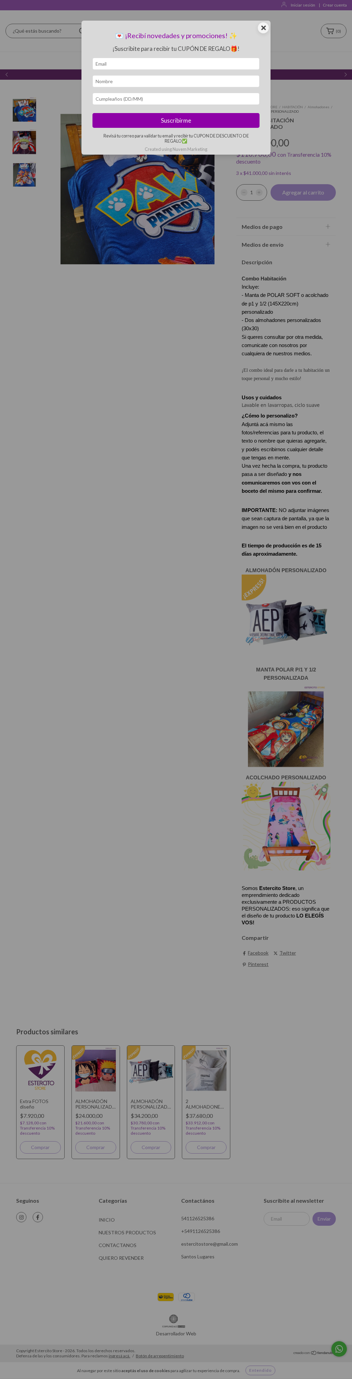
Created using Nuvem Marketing (176, 149)
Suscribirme (176, 120)
